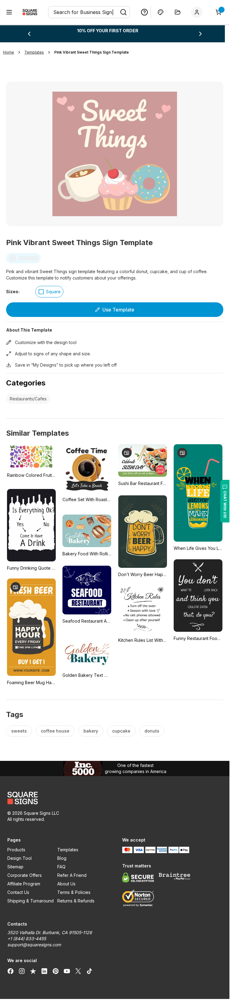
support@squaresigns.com (34, 944)
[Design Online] (160, 12)
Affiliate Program (23, 883)
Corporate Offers (24, 875)
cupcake (121, 730)
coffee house (55, 730)
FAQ (61, 866)
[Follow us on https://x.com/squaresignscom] (78, 971)
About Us (66, 883)
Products (16, 849)
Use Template (118, 310)
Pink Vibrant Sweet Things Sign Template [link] (91, 52)
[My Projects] (177, 12)
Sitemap (15, 866)
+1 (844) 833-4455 (26, 938)
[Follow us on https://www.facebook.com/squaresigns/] (10, 971)
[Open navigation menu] (9, 12)
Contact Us (18, 892)
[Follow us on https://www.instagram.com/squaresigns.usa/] (22, 971)
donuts (151, 730)
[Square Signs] (30, 12)
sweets (19, 730)
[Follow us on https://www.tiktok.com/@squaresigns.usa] (89, 971)
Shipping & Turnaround (30, 900)
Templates (67, 849)
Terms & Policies (73, 892)
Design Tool (19, 858)
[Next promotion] (200, 34)
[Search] (123, 12)
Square (53, 291)
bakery (90, 730)
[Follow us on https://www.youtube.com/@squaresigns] (67, 971)
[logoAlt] (57, 798)
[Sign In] (198, 12)
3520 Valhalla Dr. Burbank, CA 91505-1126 (49, 932)
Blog (61, 858)
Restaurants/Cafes (28, 398)
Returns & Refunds (75, 900)
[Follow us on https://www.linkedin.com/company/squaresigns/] (44, 971)
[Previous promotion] (29, 34)
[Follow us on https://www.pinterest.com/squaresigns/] (55, 971)
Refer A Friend (72, 875)
